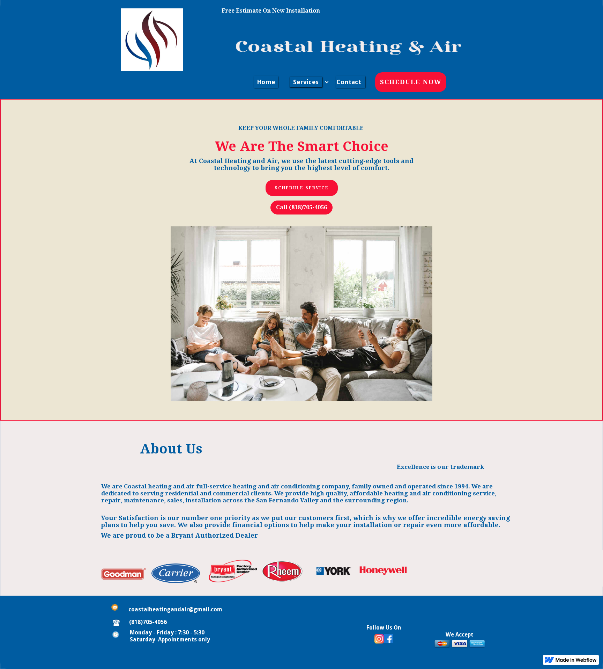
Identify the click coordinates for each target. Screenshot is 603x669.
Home (266, 82)
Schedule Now (410, 82)
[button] (306, 82)
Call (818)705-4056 (301, 207)
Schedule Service (302, 188)
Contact (348, 82)
